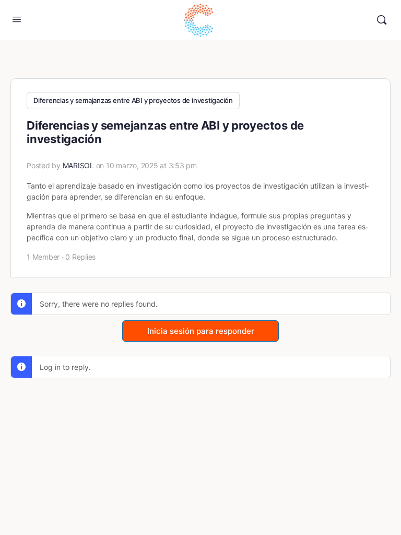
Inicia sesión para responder (200, 331)
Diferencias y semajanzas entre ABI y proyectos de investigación (133, 100)
